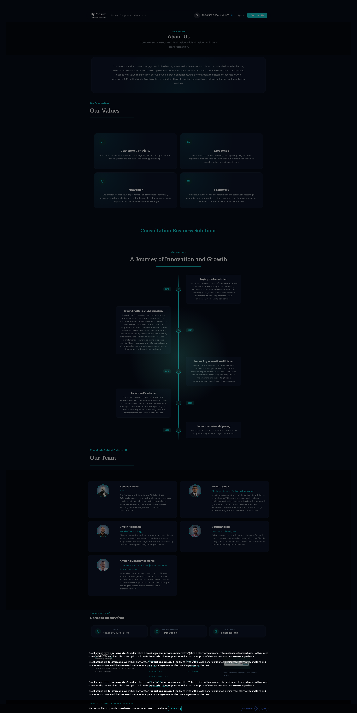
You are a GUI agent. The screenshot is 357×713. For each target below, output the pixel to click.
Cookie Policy (174, 708)
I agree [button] (263, 708)
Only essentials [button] (248, 708)
